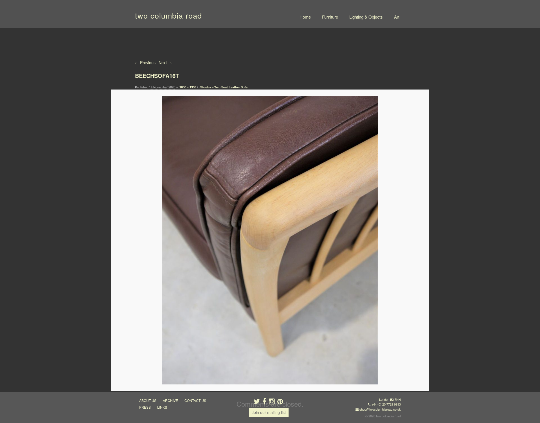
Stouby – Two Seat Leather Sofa (224, 87)
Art (396, 17)
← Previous (145, 62)
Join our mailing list (269, 412)
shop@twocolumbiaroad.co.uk (380, 409)
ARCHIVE (170, 400)
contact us (195, 400)
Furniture (330, 17)
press (145, 407)
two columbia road (168, 15)
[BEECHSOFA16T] (269, 240)
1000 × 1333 (187, 87)
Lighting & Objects (366, 17)
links (162, 407)
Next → (165, 62)
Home (305, 17)
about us (147, 400)
